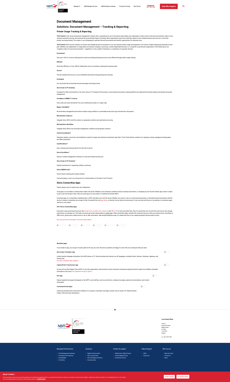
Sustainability (62, 357)
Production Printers (120, 357)
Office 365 (114, 211)
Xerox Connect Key (92, 355)
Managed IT (77, 6)
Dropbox (96, 211)
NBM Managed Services (90, 6)
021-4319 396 (151, 7)
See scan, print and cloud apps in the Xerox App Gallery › (74, 219)
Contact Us (168, 355)
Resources (146, 355)
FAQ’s (145, 353)
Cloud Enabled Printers (121, 355)
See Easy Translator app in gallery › (68, 261)
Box (100, 211)
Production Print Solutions (66, 355)
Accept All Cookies (182, 376)
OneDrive (105, 211)
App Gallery (104, 200)
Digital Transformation (93, 353)
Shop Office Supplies (169, 6)
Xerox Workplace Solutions (95, 357)
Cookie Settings (169, 376)
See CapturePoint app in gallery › (82, 271)
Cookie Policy (41, 379)
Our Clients (62, 360)
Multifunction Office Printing (123, 353)
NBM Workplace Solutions (108, 6)
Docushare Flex (91, 360)
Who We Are (137, 6)
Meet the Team (169, 353)
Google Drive (88, 211)
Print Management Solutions (67, 353)
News (166, 357)
